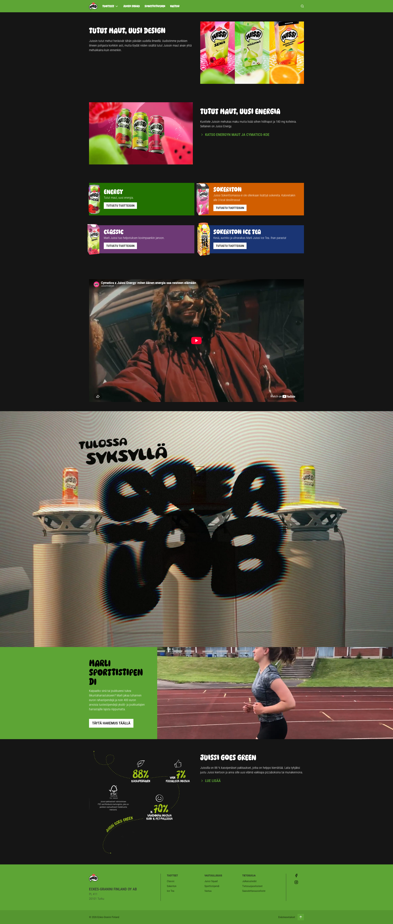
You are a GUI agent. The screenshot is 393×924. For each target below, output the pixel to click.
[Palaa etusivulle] (93, 6)
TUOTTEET (108, 6)
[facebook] (296, 875)
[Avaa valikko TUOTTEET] (117, 6)
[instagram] (296, 882)
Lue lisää (213, 781)
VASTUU (174, 6)
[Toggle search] (302, 6)
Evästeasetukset (286, 917)
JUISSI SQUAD (131, 6)
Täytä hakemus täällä (111, 723)
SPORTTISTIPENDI (155, 6)
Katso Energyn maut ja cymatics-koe (237, 135)
